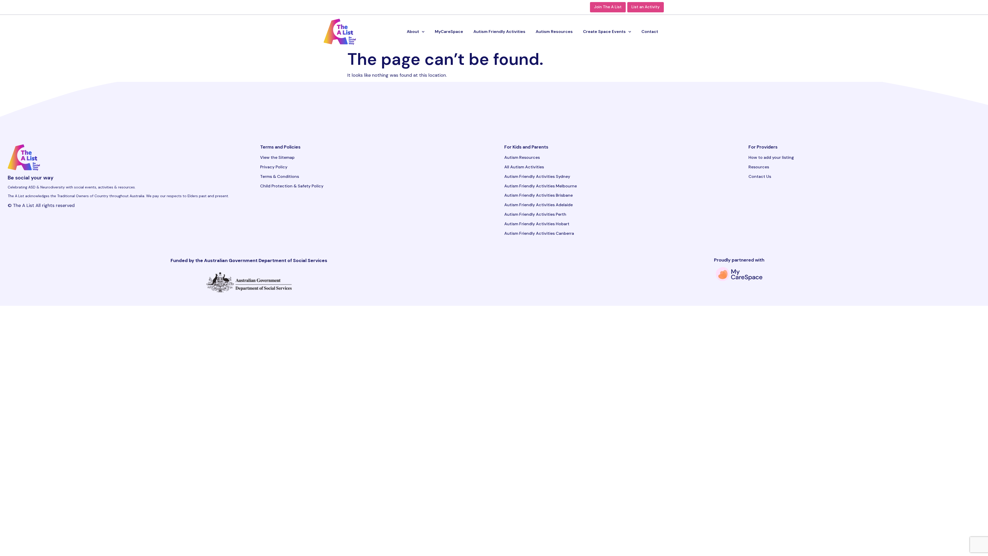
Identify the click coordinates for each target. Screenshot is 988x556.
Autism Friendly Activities (499, 31)
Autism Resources (554, 31)
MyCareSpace (449, 31)
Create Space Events (604, 31)
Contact (649, 31)
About (413, 31)
